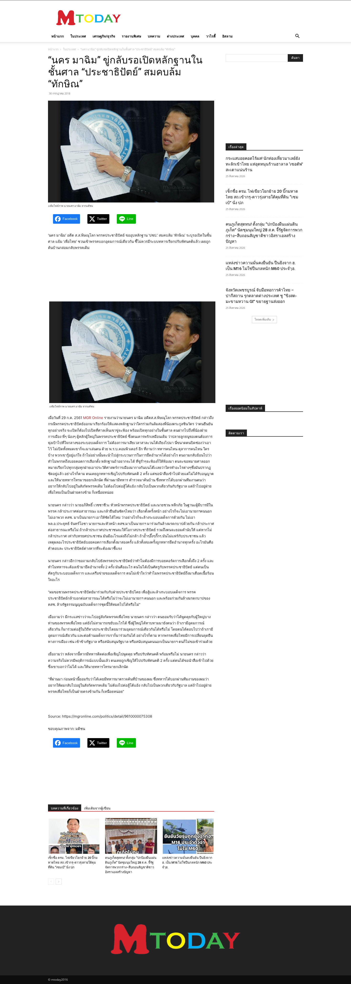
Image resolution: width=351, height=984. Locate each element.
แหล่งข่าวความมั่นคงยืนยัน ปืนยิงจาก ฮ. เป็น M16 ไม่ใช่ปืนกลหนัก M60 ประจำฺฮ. (187, 862)
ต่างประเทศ (175, 36)
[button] (297, 36)
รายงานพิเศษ (131, 36)
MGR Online (93, 417)
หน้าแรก (57, 36)
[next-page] (59, 882)
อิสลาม (227, 36)
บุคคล (195, 36)
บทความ (154, 36)
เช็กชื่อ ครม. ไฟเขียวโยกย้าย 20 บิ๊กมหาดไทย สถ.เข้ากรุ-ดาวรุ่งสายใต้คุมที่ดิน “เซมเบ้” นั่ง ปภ (73, 862)
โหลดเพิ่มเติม (263, 319)
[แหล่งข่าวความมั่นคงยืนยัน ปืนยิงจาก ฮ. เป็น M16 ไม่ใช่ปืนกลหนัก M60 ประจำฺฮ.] (188, 836)
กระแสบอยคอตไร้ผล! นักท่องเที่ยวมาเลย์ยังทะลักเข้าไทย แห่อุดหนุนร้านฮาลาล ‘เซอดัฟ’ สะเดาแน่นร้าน (264, 164)
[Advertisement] (216, 17)
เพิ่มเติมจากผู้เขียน (97, 808)
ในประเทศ (78, 36)
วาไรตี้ (211, 36)
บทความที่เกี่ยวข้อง (64, 808)
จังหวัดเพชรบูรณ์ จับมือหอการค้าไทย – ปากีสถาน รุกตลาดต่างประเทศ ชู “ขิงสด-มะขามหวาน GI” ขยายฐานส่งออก (261, 296)
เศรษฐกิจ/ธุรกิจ (104, 36)
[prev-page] (51, 882)
